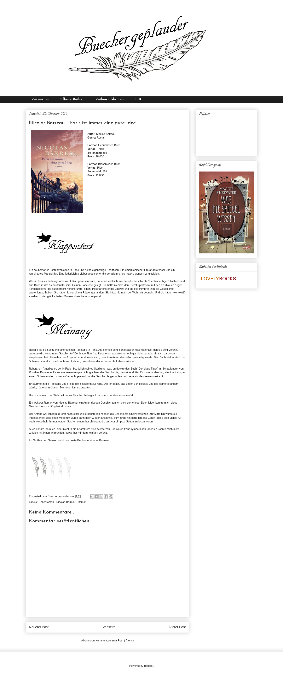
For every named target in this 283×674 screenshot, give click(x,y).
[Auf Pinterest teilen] (111, 496)
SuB (137, 99)
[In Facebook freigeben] (106, 496)
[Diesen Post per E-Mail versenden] (92, 496)
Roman (82, 502)
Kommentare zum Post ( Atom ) (115, 640)
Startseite (108, 627)
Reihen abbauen (109, 99)
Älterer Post (177, 627)
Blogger (148, 665)
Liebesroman (47, 502)
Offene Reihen (72, 99)
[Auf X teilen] (101, 496)
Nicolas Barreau (66, 502)
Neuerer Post (38, 627)
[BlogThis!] (96, 496)
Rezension (40, 99)
